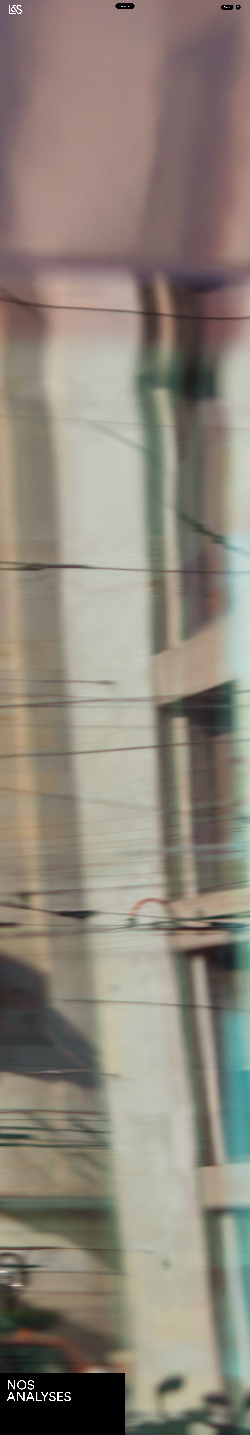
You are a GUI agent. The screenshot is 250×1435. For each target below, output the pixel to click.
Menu (227, 7)
